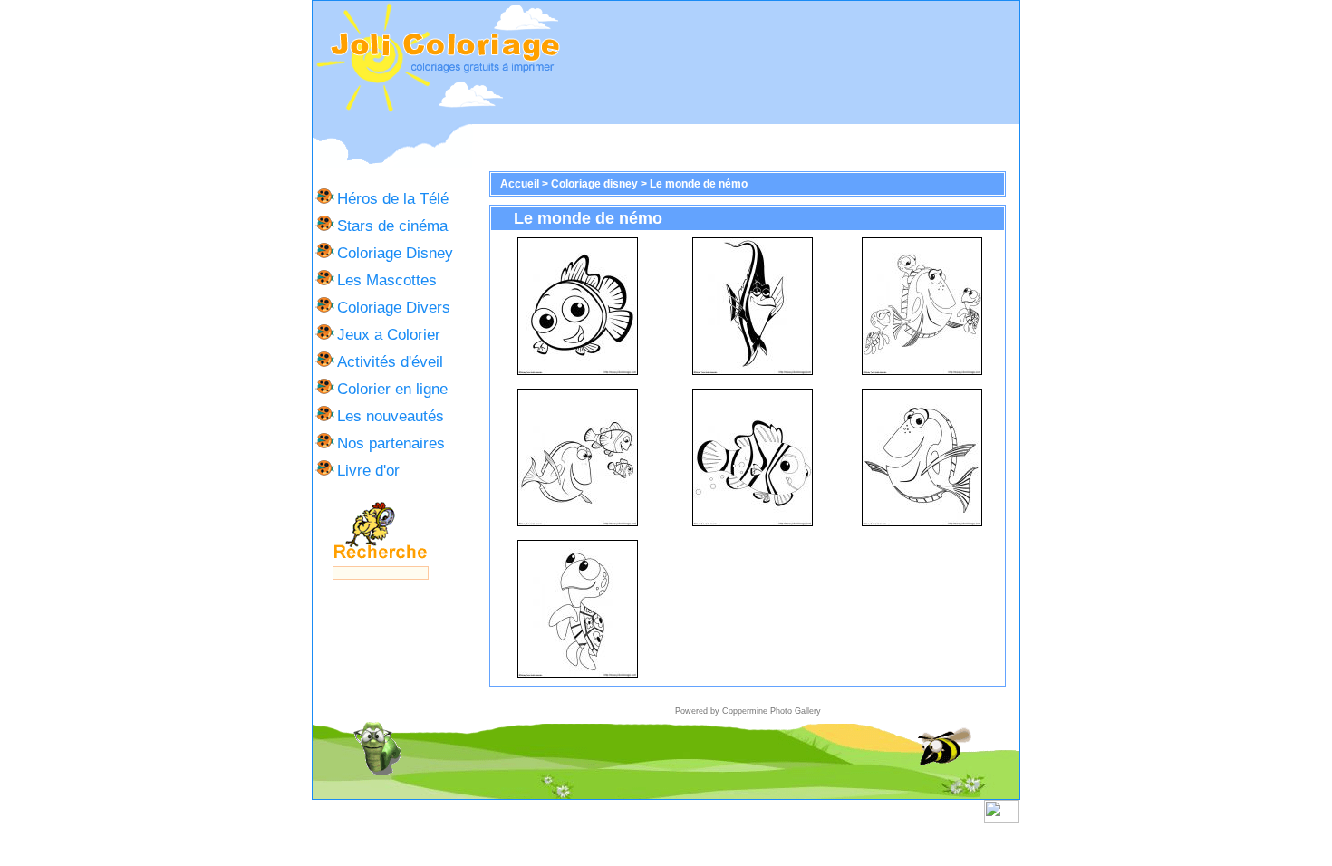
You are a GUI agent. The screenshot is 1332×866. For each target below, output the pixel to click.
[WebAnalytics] (1001, 819)
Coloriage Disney (395, 253)
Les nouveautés (390, 416)
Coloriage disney (594, 184)
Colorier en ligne (392, 389)
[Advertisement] (790, 62)
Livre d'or (368, 470)
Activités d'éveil (390, 361)
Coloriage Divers (393, 307)
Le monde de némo (699, 184)
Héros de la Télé (393, 198)
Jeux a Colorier (388, 334)
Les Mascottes (387, 280)
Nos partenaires (391, 443)
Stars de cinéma (392, 225)
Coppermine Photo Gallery (771, 711)
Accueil (519, 184)
